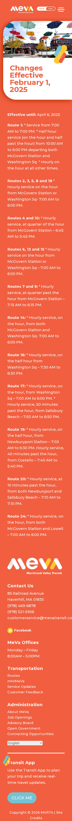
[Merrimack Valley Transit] (22, 7)
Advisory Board (20, 723)
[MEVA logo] (34, 574)
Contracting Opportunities (30, 734)
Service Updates (21, 687)
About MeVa (18, 712)
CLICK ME (22, 797)
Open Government (23, 728)
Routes (13, 676)
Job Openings (19, 717)
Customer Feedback (25, 692)
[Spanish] (46, 10)
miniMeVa (16, 681)
